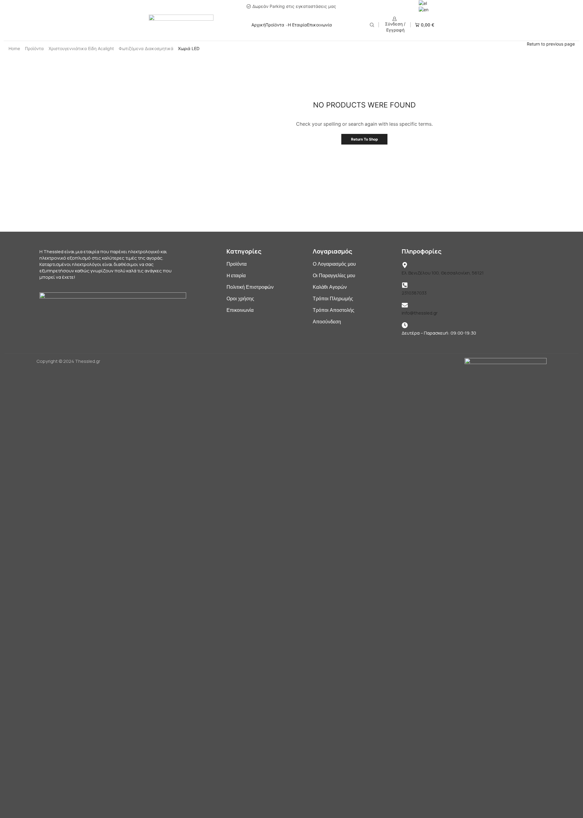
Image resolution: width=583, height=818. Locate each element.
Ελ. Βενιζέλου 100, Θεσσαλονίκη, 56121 (443, 273)
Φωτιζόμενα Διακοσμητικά (146, 48)
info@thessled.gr (420, 313)
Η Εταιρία (297, 24)
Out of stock (465, 209)
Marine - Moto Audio (465, 126)
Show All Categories (467, 87)
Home (14, 48)
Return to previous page (551, 43)
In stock (459, 198)
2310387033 (414, 293)
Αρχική (258, 24)
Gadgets (453, 98)
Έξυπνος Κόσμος (462, 145)
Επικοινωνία (319, 24)
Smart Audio (457, 135)
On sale (458, 220)
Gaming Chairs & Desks (468, 107)
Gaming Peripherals (464, 116)
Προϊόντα (274, 24)
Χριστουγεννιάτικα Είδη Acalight (81, 48)
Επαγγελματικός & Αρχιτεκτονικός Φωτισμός (491, 154)
